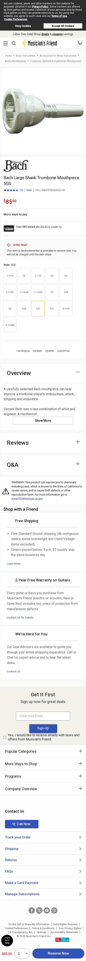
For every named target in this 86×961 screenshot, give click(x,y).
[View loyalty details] (60, 227)
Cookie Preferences (15, 19)
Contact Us (13, 671)
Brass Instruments (25, 55)
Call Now (23, 824)
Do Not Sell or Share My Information (29, 924)
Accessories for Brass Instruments (57, 55)
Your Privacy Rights (70, 928)
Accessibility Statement (64, 932)
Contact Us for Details (20, 617)
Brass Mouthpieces (15, 61)
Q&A (29, 190)
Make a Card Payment (21, 883)
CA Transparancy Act (20, 932)
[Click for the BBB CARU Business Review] (62, 940)
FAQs (9, 871)
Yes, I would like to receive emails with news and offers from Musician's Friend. (43, 737)
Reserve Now (58, 953)
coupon (57, 34)
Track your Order (18, 837)
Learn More (13, 563)
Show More (43, 420)
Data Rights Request (65, 924)
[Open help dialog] (7, 940)
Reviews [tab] (18, 442)
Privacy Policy (40, 6)
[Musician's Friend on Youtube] (47, 910)
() (13, 190)
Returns (11, 860)
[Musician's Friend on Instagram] (54, 910)
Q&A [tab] (12, 464)
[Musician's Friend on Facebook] (31, 910)
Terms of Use (59, 16)
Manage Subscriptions (22, 894)
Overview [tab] (19, 373)
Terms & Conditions (43, 928)
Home (8, 55)
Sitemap (41, 932)
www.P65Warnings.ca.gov (27, 498)
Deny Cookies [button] (23, 26)
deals (45, 34)
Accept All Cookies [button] (63, 26)
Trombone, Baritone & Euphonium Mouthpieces (55, 61)
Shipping (11, 849)
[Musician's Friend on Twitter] (39, 910)
